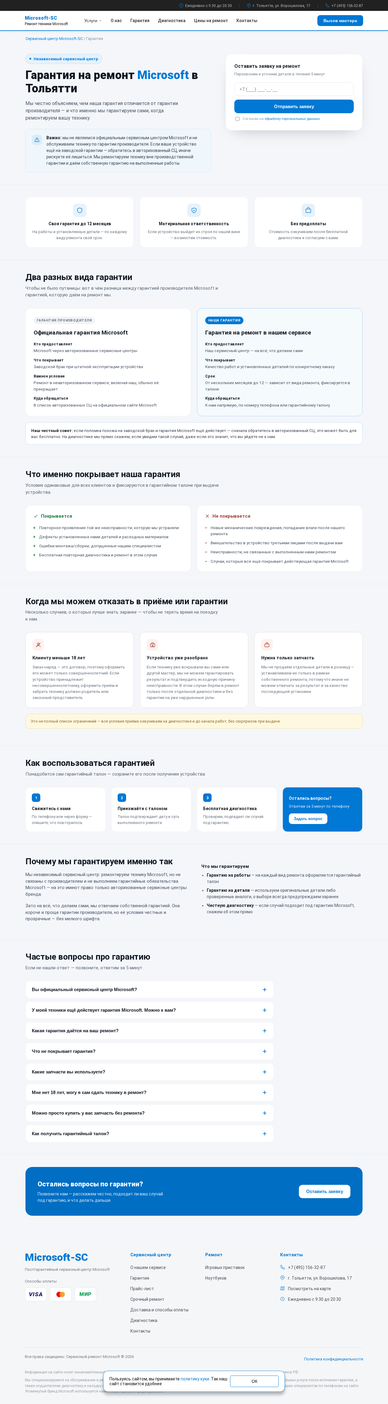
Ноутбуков (215, 1278)
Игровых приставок (225, 1267)
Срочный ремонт (147, 1299)
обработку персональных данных (292, 119)
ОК (254, 1381)
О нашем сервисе (148, 1267)
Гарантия (139, 20)
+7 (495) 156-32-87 (347, 5)
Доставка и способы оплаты (159, 1309)
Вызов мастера (340, 20)
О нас (116, 20)
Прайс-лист (142, 1288)
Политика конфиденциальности (333, 1359)
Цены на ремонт (211, 20)
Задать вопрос (308, 818)
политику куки (195, 1378)
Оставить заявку (324, 1191)
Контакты (246, 20)
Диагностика (172, 20)
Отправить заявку (294, 106)
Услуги (90, 20)
